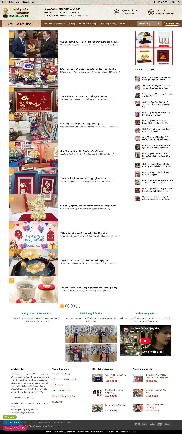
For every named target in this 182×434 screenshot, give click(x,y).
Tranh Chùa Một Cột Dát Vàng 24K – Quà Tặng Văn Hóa (157, 377)
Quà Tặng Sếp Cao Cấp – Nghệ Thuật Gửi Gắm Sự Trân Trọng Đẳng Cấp (157, 104)
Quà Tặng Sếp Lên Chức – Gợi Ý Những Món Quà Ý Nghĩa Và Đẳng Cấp (156, 155)
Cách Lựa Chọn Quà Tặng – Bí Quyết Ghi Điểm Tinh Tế (157, 95)
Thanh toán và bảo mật (61, 390)
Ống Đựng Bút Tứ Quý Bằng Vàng (114, 391)
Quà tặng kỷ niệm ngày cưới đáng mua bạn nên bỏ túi (156, 130)
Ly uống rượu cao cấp (83, 15)
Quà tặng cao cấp (108, 23)
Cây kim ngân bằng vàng (115, 405)
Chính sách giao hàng (30, 2)
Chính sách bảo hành (60, 385)
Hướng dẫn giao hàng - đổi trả (64, 379)
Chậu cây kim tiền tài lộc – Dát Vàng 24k (157, 406)
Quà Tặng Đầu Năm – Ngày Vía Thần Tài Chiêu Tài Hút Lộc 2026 (157, 181)
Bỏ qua (133, 432)
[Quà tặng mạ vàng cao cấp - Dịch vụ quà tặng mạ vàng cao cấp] (21, 12)
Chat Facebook (12, 422)
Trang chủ (47, 23)
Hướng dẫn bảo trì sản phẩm (63, 396)
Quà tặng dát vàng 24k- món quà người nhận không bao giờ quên (156, 146)
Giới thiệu (58, 23)
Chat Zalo (9, 417)
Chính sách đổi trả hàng (11, 2)
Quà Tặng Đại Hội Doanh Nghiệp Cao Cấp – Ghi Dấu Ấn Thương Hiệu (156, 165)
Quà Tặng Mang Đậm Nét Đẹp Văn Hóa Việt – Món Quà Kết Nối (156, 78)
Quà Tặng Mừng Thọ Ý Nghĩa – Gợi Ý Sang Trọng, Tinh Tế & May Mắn (157, 190)
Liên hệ (121, 23)
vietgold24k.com (27, 412)
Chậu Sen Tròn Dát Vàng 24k (156, 391)
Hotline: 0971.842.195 (15, 428)
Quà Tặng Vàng (31, 426)
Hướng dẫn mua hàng (61, 374)
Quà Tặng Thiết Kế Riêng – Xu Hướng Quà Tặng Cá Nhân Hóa (155, 122)
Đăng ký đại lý (57, 402)
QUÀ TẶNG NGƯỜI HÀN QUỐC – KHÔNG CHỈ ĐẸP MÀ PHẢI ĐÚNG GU (157, 138)
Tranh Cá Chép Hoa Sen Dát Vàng (115, 376)
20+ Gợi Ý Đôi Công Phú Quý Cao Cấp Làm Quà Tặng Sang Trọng (156, 87)
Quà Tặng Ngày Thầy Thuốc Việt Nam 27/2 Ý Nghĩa (155, 173)
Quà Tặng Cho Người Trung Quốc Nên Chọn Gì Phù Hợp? (156, 114)
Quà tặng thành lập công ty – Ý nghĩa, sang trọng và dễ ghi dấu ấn (156, 198)
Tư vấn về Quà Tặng (86, 23)
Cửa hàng (71, 23)
